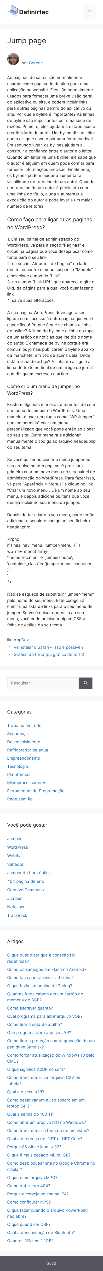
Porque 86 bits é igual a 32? (34, 1146)
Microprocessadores (26, 782)
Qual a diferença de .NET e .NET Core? (44, 1138)
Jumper (14, 838)
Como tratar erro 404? (28, 1185)
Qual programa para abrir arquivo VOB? (45, 1016)
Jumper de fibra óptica (29, 872)
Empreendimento (23, 758)
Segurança (17, 733)
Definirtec (34, 12)
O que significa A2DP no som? (36, 1069)
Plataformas (18, 774)
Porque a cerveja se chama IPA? (38, 1194)
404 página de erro (25, 881)
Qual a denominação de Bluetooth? (41, 1232)
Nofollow (15, 906)
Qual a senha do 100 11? (30, 1114)
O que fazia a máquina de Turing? (39, 985)
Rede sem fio (20, 799)
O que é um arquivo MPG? (32, 1177)
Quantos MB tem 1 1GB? (30, 1240)
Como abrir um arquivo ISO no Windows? (46, 1122)
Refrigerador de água (27, 750)
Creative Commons (25, 889)
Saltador (15, 864)
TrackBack (17, 915)
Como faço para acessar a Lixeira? (40, 977)
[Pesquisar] (85, 683)
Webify (13, 855)
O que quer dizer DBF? (29, 1224)
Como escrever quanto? (30, 1008)
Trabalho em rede (24, 725)
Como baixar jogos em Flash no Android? (46, 969)
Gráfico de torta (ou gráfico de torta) (49, 654)
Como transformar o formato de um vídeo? (48, 1130)
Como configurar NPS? (29, 1202)
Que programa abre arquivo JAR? (39, 1032)
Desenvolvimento (23, 741)
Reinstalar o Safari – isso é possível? (49, 647)
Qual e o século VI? (25, 1091)
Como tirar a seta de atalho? (34, 1024)
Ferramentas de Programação (35, 790)
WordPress (17, 847)
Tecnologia (17, 766)
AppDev (21, 639)
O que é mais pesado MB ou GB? (39, 1155)
